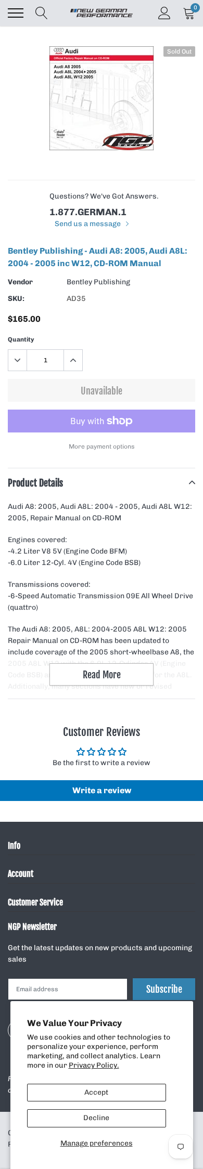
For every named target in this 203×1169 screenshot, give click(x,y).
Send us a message (88, 223)
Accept (96, 1092)
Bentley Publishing (98, 282)
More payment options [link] (102, 446)
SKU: (16, 298)
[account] (164, 12)
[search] (41, 13)
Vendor (20, 282)
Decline (96, 1117)
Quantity (21, 339)
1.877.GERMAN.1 (87, 212)
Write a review (101, 790)
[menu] (15, 13)
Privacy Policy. (94, 1065)
